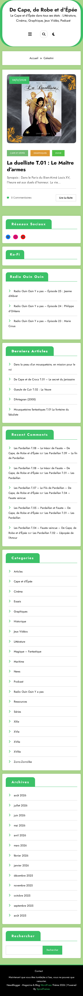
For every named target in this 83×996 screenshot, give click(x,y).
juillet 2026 (20, 805)
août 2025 (20, 915)
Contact (39, 971)
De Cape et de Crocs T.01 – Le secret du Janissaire (44, 379)
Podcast (18, 682)
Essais (17, 601)
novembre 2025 (23, 885)
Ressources (20, 702)
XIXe (16, 722)
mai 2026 (19, 825)
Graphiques (40, 153)
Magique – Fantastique (27, 651)
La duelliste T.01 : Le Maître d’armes (40, 166)
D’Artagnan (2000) (25, 399)
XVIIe (17, 742)
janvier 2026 (21, 865)
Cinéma (18, 591)
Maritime (19, 662)
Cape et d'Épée (17, 153)
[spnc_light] (53, 34)
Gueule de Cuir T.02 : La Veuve (32, 389)
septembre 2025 (23, 906)
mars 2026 (20, 845)
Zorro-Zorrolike (23, 762)
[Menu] (30, 34)
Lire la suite (66, 197)
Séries (17, 712)
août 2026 (20, 795)
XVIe (16, 732)
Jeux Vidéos (21, 631)
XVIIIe (58, 153)
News (17, 671)
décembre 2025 (23, 876)
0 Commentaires (21, 197)
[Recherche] (43, 34)
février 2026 (21, 856)
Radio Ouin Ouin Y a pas (29, 692)
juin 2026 (19, 815)
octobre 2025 (22, 896)
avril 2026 (20, 835)
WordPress (46, 985)
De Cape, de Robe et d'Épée (43, 9)
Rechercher (23, 936)
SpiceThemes (43, 989)
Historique (20, 621)
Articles (18, 571)
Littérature (19, 642)
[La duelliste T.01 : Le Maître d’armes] (41, 108)
